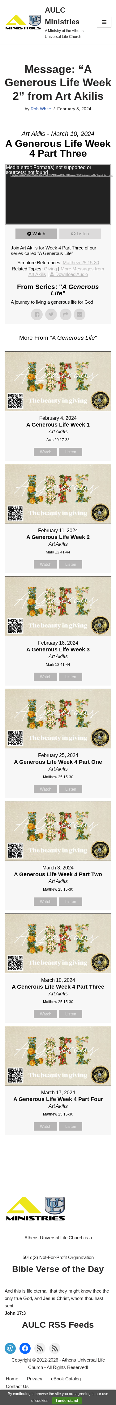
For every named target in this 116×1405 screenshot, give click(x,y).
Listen (83, 233)
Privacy (34, 1378)
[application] (58, 194)
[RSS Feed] (39, 1348)
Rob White (41, 109)
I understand (67, 1401)
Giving (50, 268)
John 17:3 (15, 1313)
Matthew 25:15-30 (81, 262)
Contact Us (17, 1386)
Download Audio (71, 274)
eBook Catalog (66, 1378)
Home (12, 1378)
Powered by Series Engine (58, 1150)
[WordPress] (10, 1348)
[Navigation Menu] (104, 22)
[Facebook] (25, 1348)
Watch (38, 233)
